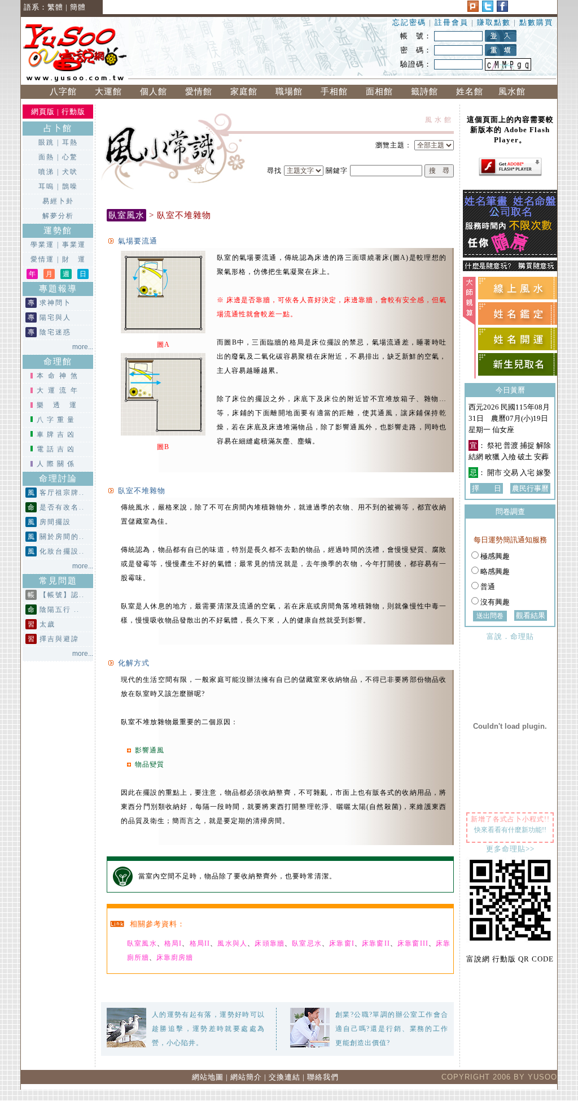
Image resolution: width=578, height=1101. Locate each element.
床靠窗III (412, 943)
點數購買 (536, 22)
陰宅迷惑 (55, 332)
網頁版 (43, 111)
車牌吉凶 (57, 434)
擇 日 (486, 488)
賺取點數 (494, 22)
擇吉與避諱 (59, 639)
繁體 (55, 7)
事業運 (74, 245)
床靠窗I (341, 943)
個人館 (153, 91)
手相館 (334, 91)
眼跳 (46, 142)
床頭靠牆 (269, 943)
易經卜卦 (58, 201)
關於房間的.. (62, 537)
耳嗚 (46, 186)
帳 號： (416, 36)
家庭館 (243, 91)
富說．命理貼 (510, 636)
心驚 (70, 157)
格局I (173, 943)
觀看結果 (530, 615)
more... (82, 347)
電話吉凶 (57, 449)
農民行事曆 (530, 488)
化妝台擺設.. (62, 551)
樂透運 (61, 405)
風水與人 (232, 943)
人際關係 (57, 464)
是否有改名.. (62, 507)
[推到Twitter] (487, 9)
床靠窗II (376, 943)
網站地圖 (208, 1077)
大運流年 (59, 390)
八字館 (63, 91)
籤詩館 (424, 91)
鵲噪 (70, 186)
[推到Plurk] (473, 9)
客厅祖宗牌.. (62, 493)
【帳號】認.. (62, 595)
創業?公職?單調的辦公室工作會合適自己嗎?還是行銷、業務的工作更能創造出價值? (391, 1029)
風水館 (514, 91)
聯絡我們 (323, 1077)
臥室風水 (142, 943)
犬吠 (70, 172)
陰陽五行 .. (60, 609)
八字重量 (57, 420)
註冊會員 (453, 22)
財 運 (74, 259)
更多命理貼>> (510, 849)
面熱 (46, 157)
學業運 (42, 245)
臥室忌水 (307, 943)
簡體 (78, 7)
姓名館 (469, 91)
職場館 (289, 91)
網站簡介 (246, 1077)
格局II (200, 943)
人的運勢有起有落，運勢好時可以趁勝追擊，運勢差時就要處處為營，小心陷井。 (208, 1029)
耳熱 (70, 142)
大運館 (108, 91)
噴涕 (46, 172)
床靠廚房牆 (174, 957)
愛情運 (42, 259)
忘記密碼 (409, 22)
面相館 (379, 91)
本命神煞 (59, 376)
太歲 (47, 624)
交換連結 (284, 1077)
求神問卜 (55, 303)
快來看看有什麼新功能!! (510, 830)
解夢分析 (58, 216)
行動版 (73, 111)
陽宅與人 (55, 317)
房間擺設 (55, 522)
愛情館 (198, 91)
